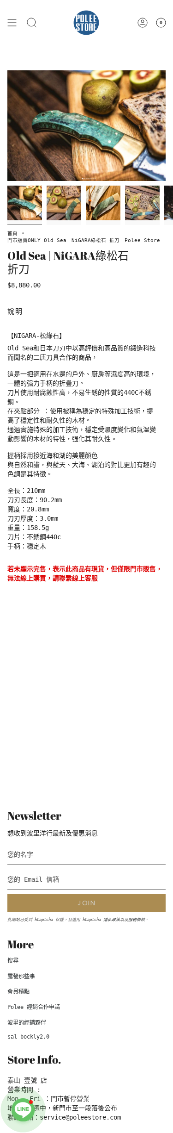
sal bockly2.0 (28, 1036)
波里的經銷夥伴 (26, 1023)
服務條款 (136, 919)
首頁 (12, 233)
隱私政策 (111, 919)
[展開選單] (12, 22)
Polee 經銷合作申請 (33, 1007)
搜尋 (12, 961)
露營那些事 (21, 976)
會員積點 (18, 992)
